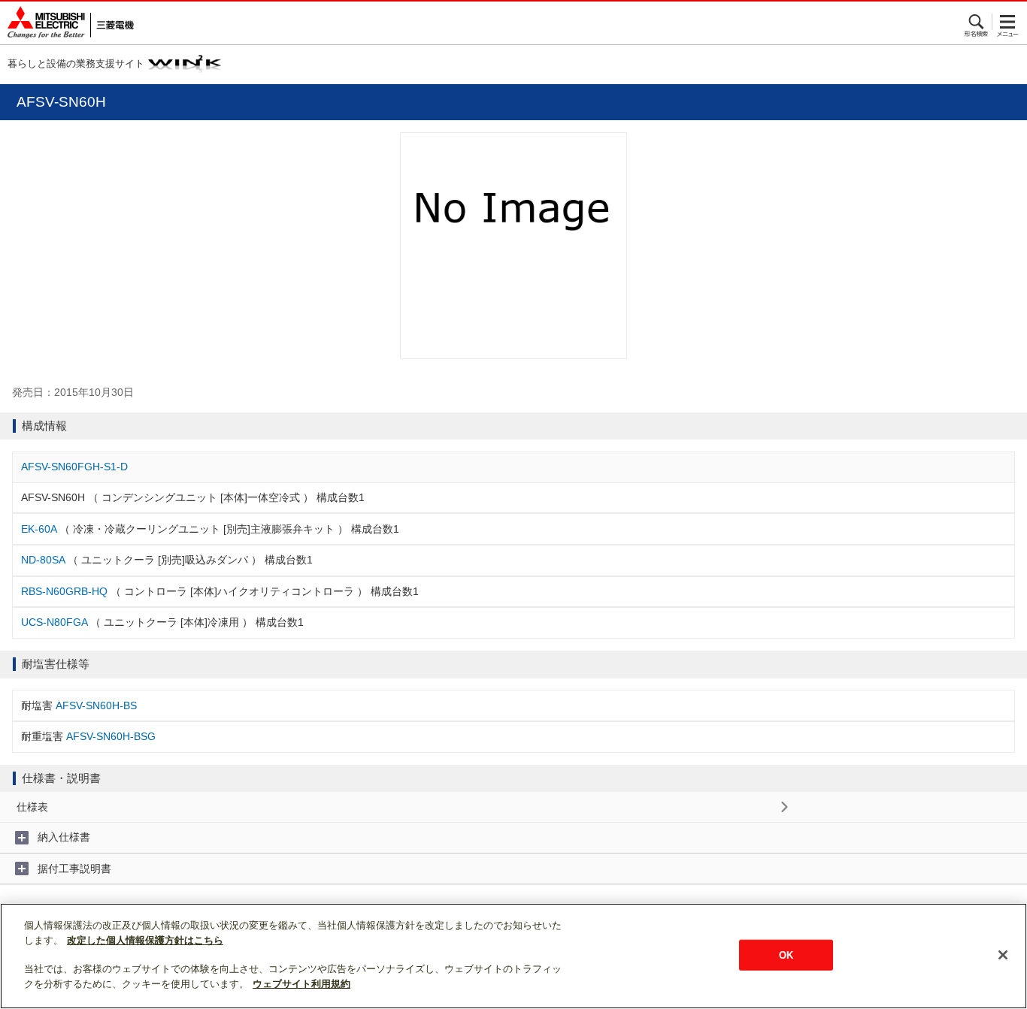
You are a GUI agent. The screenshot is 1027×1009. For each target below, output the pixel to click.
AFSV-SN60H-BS (96, 705)
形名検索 (977, 21)
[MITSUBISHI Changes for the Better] (67, 23)
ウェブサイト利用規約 (301, 983)
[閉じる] (1002, 954)
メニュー (1007, 21)
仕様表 (32, 807)
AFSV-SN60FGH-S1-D (74, 467)
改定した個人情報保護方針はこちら (145, 940)
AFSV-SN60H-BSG (111, 736)
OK (786, 954)
